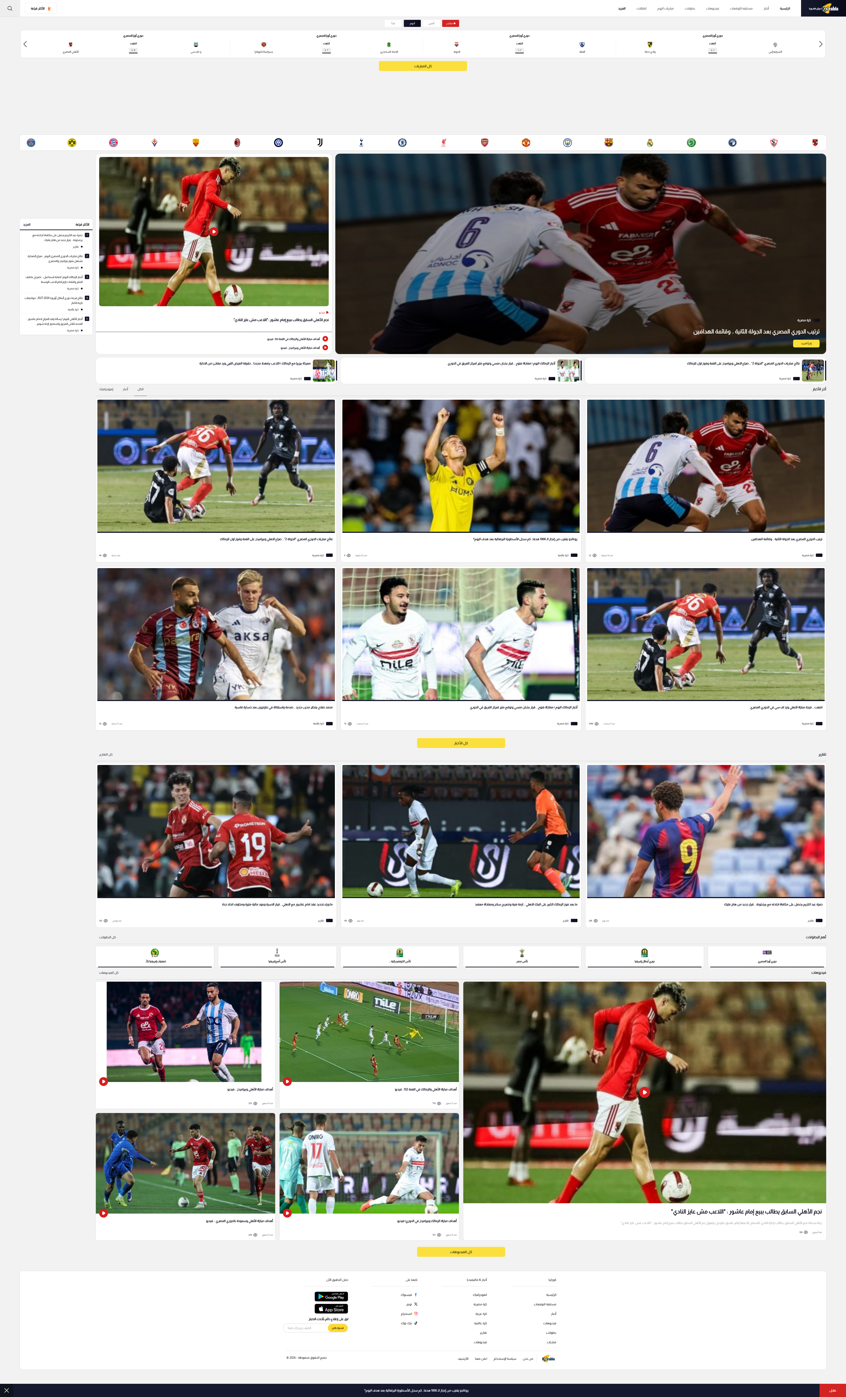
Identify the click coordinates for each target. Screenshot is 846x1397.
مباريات (551, 1342)
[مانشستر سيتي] (567, 142)
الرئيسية (785, 8)
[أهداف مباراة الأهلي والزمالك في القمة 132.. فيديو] (214, 338)
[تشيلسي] (402, 142)
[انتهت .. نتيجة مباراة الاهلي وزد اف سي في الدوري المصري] (704, 648)
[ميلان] (237, 142)
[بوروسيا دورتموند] (72, 142)
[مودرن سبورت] (691, 142)
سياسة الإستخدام (505, 1358)
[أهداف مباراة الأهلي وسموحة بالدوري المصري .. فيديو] (185, 1176)
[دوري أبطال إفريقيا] (645, 956)
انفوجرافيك (480, 1294)
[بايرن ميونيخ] (113, 142)
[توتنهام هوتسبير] (361, 142)
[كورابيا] (823, 8)
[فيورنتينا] (154, 142)
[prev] (820, 44)
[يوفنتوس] (319, 142)
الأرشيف (463, 1358)
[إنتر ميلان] (278, 142)
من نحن (528, 1358)
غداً (393, 23)
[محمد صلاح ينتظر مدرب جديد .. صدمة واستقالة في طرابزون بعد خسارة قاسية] (214, 648)
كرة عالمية (480, 1323)
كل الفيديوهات (109, 972)
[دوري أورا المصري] (767, 956)
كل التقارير (106, 754)
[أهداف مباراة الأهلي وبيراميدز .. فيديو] (214, 347)
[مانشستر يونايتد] (526, 142)
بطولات (690, 8)
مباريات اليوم (665, 8)
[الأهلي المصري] (815, 142)
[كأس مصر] (522, 956)
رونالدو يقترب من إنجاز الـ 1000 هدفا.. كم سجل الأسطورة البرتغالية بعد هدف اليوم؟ (416, 1390)
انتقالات (641, 8)
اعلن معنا (481, 1358)
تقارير (483, 1332)
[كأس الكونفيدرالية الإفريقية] (400, 956)
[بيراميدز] (732, 142)
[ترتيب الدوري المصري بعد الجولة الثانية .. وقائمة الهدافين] (580, 254)
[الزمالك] (774, 142)
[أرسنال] (485, 142)
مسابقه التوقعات (741, 8)
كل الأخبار (461, 743)
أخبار (766, 8)
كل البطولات (107, 937)
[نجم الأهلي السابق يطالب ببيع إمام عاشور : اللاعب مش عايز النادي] (214, 242)
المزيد (26, 224)
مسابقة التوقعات (545, 1304)
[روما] (195, 142)
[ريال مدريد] (650, 142)
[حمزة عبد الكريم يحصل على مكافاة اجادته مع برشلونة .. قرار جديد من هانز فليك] (704, 845)
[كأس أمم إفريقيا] (277, 956)
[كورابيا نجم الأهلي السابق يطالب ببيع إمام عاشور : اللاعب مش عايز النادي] (644, 1111)
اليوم (412, 23)
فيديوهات (712, 8)
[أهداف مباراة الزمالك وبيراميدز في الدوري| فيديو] (369, 1176)
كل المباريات (423, 66)
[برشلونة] (608, 142)
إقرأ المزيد (806, 343)
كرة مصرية (480, 1304)
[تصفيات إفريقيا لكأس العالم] (155, 956)
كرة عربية (481, 1313)
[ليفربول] (443, 142)
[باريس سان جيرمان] (30, 142)
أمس (431, 23)
